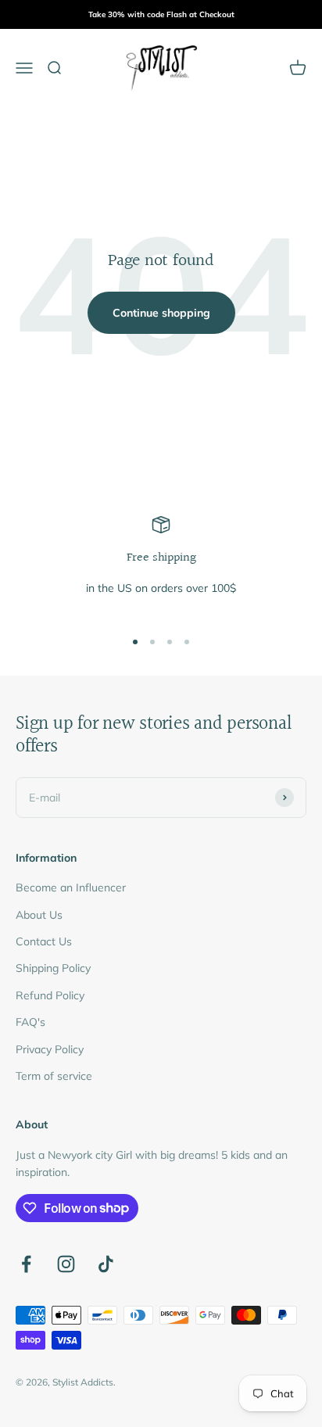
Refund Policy (50, 995)
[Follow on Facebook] (26, 1264)
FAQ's (30, 1022)
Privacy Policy (50, 1049)
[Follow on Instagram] (66, 1264)
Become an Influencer (71, 887)
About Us (39, 915)
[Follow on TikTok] (105, 1264)
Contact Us (44, 941)
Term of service (54, 1076)
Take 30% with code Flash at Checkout (161, 14)
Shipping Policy (53, 968)
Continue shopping (161, 313)
